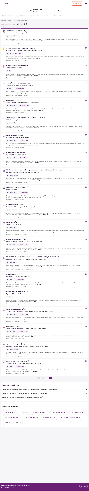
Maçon (8, 422)
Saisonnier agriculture (31, 417)
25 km (55, 10)
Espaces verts (10, 412)
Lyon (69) (15, 20)
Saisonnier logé (78, 412)
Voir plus (43, 40)
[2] (50, 378)
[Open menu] (86, 3)
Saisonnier (25, 412)
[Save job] (86, 30)
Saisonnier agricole (12, 417)
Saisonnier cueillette (41, 412)
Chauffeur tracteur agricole (71, 417)
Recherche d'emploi (6, 20)
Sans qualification (50, 417)
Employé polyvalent (60, 412)
